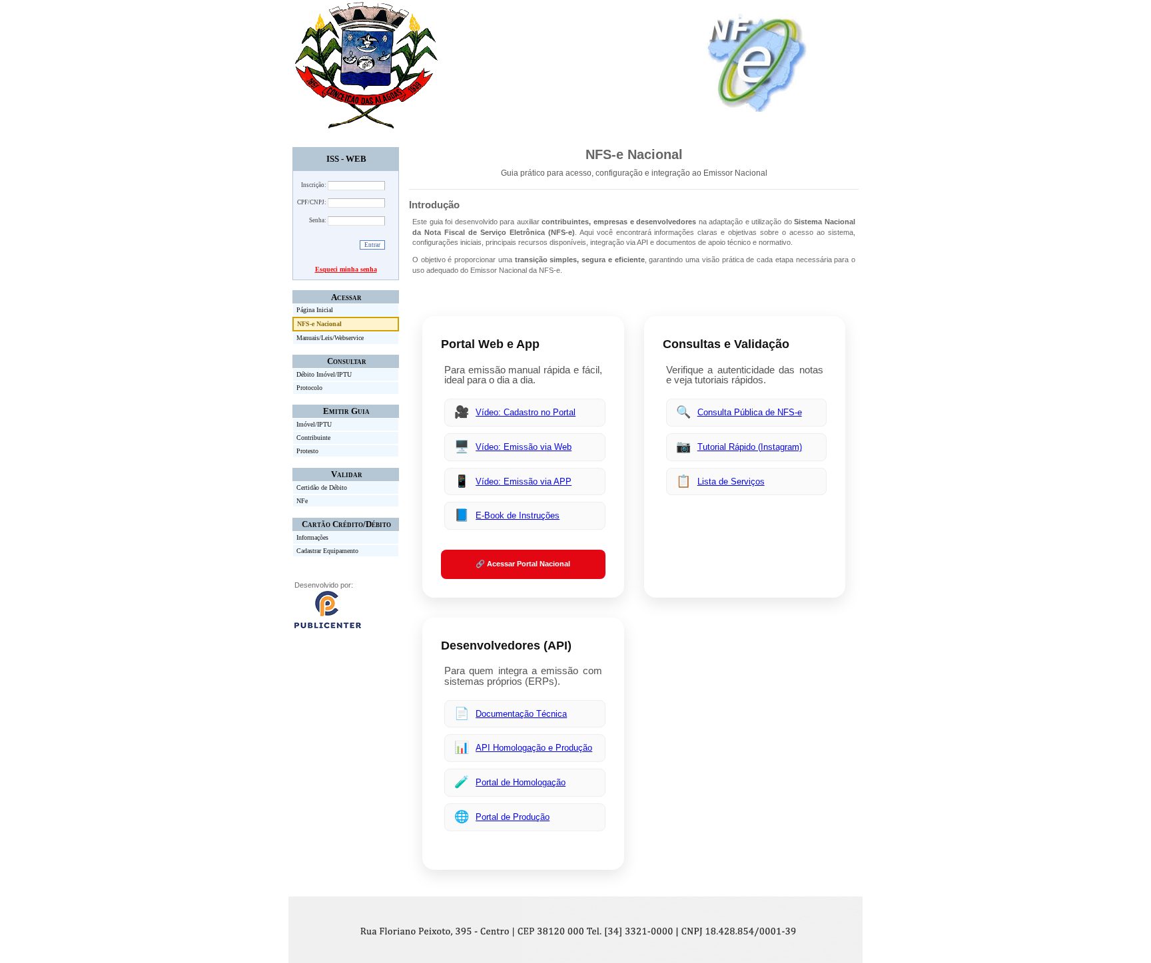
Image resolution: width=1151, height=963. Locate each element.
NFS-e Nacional (319, 323)
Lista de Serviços (731, 481)
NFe (302, 500)
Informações (312, 537)
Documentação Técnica (521, 714)
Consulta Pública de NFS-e (749, 412)
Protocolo (309, 387)
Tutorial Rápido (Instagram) (749, 447)
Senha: (317, 220)
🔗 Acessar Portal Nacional (523, 564)
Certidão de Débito (321, 487)
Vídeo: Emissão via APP (524, 481)
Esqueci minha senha (346, 269)
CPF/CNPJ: (311, 202)
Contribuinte (313, 437)
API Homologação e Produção (534, 748)
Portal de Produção (513, 817)
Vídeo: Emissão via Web (524, 447)
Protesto (307, 451)
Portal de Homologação (521, 782)
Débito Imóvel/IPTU (324, 374)
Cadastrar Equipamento (327, 550)
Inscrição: (313, 185)
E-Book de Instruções (518, 515)
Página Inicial (314, 309)
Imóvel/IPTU (314, 424)
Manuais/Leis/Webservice (330, 337)
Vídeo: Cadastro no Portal (526, 412)
